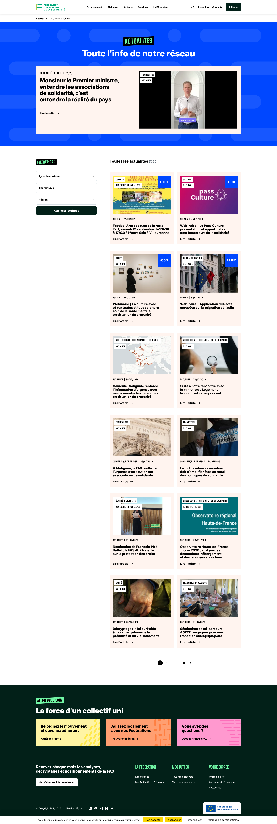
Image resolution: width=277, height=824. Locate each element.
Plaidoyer (113, 7)
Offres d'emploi (217, 776)
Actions (128, 7)
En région (203, 7)
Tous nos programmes (183, 782)
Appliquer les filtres (66, 210)
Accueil (40, 18)
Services (143, 7)
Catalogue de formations (222, 782)
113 (184, 663)
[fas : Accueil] (50, 7)
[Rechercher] (192, 7)
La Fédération (160, 7)
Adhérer (233, 7)
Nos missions (142, 776)
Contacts (217, 7)
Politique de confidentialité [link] (223, 819)
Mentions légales (75, 808)
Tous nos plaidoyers (182, 776)
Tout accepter (153, 819)
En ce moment (94, 7)
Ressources (215, 787)
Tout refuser (173, 819)
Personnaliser (194, 819)
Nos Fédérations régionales (149, 782)
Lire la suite (47, 113)
